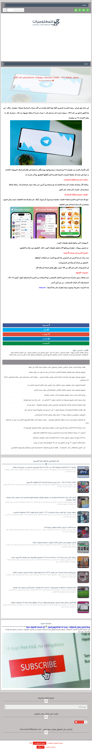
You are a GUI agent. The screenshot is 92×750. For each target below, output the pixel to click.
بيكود (40, 747)
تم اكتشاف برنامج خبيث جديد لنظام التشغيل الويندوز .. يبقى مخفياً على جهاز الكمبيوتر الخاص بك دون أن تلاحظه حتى (47, 421)
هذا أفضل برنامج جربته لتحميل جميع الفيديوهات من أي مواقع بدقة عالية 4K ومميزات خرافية (43, 603)
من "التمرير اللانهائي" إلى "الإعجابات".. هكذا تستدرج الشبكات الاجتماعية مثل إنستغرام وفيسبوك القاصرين (48, 448)
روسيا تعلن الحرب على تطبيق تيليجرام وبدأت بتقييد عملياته (64, 395)
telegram (42, 287)
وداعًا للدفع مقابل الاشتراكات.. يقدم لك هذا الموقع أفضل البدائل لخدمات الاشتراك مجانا (58, 627)
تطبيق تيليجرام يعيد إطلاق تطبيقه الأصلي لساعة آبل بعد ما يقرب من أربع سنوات (57, 372)
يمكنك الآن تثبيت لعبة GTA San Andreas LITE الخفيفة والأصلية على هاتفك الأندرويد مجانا (43, 557)
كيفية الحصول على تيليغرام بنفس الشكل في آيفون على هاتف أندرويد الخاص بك (56, 385)
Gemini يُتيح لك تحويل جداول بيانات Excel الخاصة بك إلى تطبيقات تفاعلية (59, 438)
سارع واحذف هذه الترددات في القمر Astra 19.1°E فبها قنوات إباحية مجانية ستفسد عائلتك (44, 572)
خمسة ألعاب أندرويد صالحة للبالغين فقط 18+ (60, 527)
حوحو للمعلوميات (39, 743)
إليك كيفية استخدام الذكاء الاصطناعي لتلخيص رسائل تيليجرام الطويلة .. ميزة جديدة (56, 405)
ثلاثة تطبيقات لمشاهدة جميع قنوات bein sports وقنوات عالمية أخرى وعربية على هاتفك (44, 588)
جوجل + (45, 334)
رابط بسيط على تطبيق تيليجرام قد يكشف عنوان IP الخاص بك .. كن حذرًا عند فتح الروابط (54, 400)
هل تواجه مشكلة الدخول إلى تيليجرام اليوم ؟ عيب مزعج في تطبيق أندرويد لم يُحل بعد (54, 410)
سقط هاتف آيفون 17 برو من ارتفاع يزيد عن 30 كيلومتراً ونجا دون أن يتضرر (59, 443)
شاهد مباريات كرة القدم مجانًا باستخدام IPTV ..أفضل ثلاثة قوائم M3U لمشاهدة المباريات (44, 512)
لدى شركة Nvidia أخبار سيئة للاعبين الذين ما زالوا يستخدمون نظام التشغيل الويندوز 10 (54, 428)
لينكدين (45, 339)
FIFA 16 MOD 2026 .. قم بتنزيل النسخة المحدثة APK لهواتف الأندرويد (51, 482)
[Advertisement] (46, 42)
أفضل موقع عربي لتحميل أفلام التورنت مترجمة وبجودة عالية (54, 542)
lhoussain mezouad (45, 80)
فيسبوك (45, 325)
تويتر (45, 330)
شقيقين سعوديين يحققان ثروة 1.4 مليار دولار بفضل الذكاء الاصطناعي (60, 415)
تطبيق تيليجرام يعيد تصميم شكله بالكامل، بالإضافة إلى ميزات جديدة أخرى (59, 390)
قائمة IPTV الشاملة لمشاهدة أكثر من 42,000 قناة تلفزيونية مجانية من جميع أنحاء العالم (44, 467)
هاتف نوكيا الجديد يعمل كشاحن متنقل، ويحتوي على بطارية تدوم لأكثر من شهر (56, 367)
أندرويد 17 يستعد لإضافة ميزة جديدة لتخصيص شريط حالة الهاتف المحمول (59, 433)
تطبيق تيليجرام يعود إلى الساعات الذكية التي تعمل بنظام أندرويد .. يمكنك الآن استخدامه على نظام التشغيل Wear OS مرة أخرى (46, 378)
